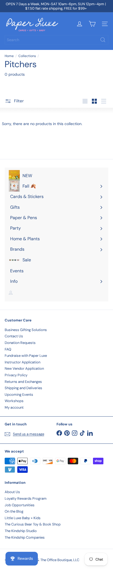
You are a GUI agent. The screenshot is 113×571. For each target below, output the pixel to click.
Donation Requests (20, 342)
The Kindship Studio (21, 530)
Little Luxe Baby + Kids (23, 518)
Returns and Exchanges (23, 381)
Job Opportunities (20, 505)
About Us (12, 492)
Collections (27, 56)
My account (14, 407)
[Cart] (92, 24)
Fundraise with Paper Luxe (26, 355)
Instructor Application (22, 362)
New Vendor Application (24, 368)
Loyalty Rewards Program (26, 498)
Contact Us (14, 336)
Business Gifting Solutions (26, 329)
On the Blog (14, 511)
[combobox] (56, 39)
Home (9, 56)
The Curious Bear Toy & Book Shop (33, 524)
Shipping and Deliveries (23, 388)
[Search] (102, 39)
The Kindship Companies (25, 537)
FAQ (8, 349)
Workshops (14, 400)
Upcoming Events (19, 394)
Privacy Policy (16, 375)
